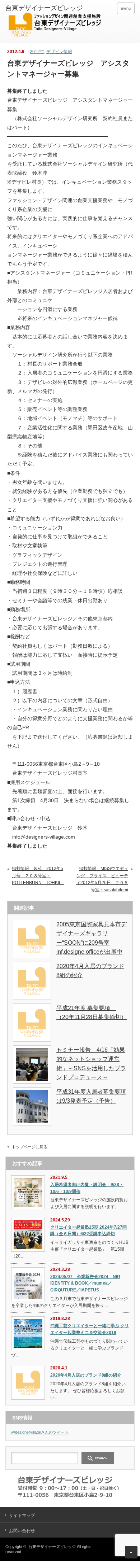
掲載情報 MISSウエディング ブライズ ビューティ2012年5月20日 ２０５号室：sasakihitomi (102, 879)
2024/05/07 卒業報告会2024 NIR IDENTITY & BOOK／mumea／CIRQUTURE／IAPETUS (85, 1283)
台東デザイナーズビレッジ (52, 1546)
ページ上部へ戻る (131, 1552)
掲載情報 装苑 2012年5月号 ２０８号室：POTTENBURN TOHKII (38, 875)
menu (126, 8)
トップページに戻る (29, 1147)
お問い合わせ (22, 1530)
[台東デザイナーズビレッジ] (54, 21)
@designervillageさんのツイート (40, 1432)
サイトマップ (22, 1515)
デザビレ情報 (59, 51)
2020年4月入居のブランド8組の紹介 (85, 1375)
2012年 (37, 51)
